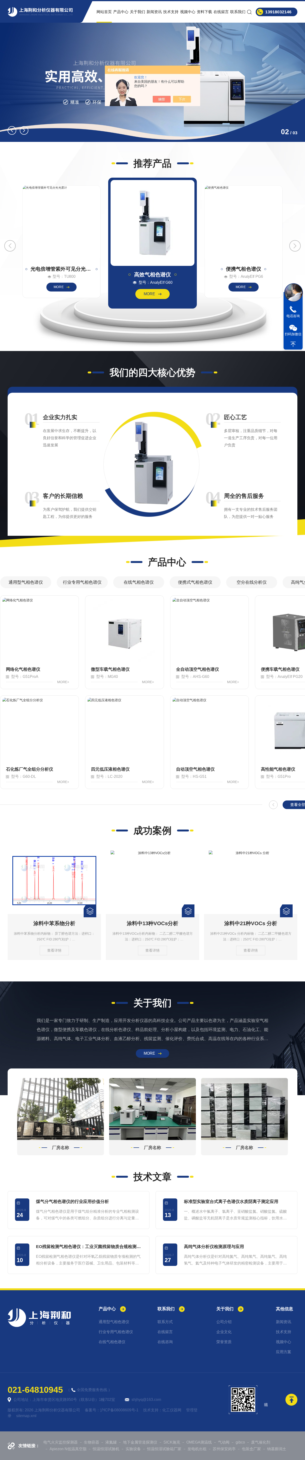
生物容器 (91, 1442)
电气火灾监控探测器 (60, 1442)
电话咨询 (293, 316)
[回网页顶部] (293, 344)
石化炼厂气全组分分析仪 (29, 769)
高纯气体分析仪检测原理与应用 (214, 1246)
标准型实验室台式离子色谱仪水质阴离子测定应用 (231, 1201)
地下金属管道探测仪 (140, 1442)
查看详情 (54, 950)
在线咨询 (165, 1342)
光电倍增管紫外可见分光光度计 (61, 269)
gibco (240, 1442)
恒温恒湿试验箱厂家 (164, 1449)
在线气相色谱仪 (139, 582)
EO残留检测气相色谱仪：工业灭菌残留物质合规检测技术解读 (89, 1246)
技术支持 (170, 12)
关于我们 (137, 12)
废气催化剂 (260, 1442)
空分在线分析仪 (252, 582)
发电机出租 (197, 1449)
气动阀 (223, 1442)
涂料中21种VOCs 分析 (152, 923)
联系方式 (165, 1322)
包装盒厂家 (251, 1449)
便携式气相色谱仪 (195, 582)
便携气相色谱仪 (243, 269)
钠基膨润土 (276, 1449)
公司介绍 (224, 1322)
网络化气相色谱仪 (23, 669)
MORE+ (63, 682)
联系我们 (237, 12)
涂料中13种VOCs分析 (54, 923)
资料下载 (204, 12)
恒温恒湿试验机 (106, 1449)
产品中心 (120, 12)
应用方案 (283, 1352)
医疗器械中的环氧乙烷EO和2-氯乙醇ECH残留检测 (251, 923)
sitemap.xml (26, 1416)
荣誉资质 (224, 1342)
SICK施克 (171, 1442)
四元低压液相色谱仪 (110, 769)
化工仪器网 (171, 1410)
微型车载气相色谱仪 (110, 669)
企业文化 (224, 1332)
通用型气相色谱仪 (26, 582)
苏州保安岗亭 (224, 1449)
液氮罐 (111, 1442)
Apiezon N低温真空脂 (68, 1449)
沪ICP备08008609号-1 (119, 1410)
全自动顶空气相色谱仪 (197, 669)
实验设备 (133, 1449)
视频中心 (187, 12)
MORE (59, 287)
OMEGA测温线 (199, 1442)
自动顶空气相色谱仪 (195, 769)
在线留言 (221, 12)
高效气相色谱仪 (152, 275)
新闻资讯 (154, 12)
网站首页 (104, 12)
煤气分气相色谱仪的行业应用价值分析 (72, 1201)
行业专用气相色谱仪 (82, 582)
